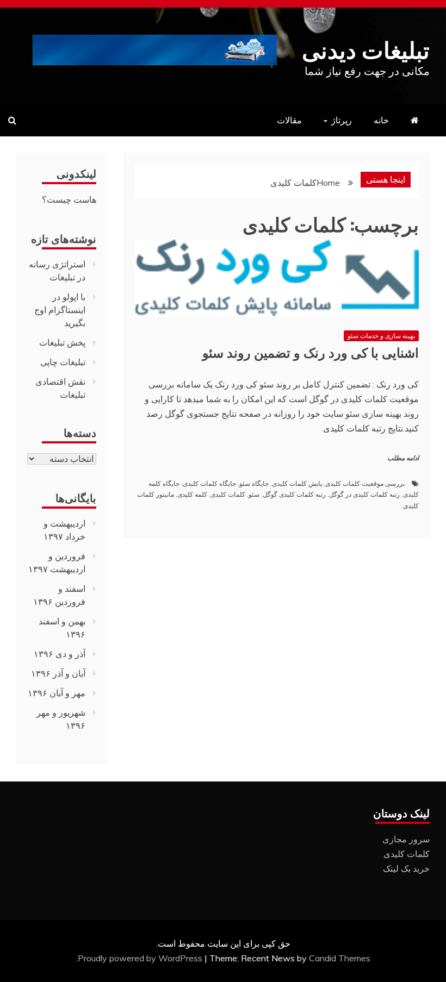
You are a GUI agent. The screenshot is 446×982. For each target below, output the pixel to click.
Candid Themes (339, 958)
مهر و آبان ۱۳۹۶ (56, 692)
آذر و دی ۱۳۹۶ (59, 653)
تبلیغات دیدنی (366, 48)
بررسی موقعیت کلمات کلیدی (365, 483)
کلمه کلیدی (192, 494)
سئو (254, 494)
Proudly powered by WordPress (141, 958)
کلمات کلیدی (227, 494)
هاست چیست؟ (69, 199)
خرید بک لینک (406, 868)
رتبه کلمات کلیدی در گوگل (364, 494)
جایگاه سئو (254, 483)
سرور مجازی (406, 839)
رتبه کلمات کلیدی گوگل (294, 494)
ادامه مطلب (403, 458)
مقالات (289, 120)
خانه (381, 120)
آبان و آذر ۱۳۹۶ (58, 673)
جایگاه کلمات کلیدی (209, 483)
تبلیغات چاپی (62, 361)
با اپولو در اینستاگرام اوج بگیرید (59, 309)
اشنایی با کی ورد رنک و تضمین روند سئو (310, 351)
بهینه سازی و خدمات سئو (381, 335)
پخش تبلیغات (62, 342)
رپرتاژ (341, 120)
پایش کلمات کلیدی (297, 483)
